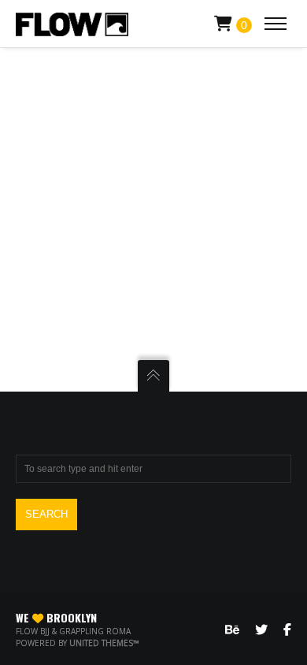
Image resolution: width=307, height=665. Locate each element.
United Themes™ (104, 642)
